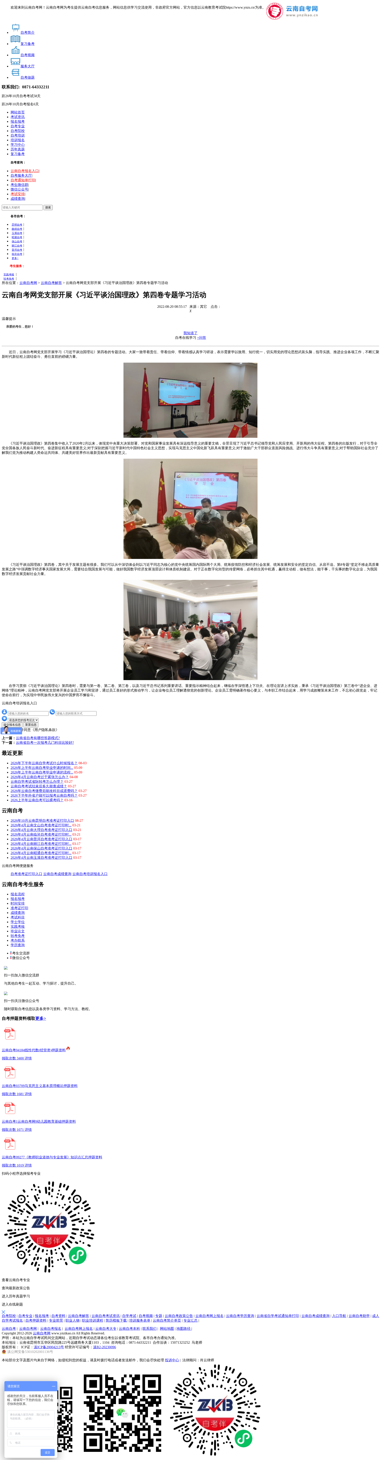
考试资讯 (18, 117)
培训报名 (18, 140)
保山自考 (17, 241)
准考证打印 (19, 908)
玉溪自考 (17, 233)
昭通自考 (17, 237)
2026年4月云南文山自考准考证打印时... (41, 825)
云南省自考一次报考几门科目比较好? (45, 742)
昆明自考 (17, 224)
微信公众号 (19, 189)
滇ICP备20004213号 (49, 1347)
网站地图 (167, 1328)
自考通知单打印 (23, 180)
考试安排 (18, 194)
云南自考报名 (50, 1328)
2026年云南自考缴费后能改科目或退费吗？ (44, 791)
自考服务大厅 (21, 175)
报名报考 (18, 121)
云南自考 (9, 1328)
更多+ (15, 258)
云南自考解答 (51, 283)
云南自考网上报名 (79, 1328)
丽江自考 (17, 245)
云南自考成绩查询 (57, 874)
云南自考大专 (105, 1328)
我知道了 (190, 333)
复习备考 (18, 154)
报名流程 (18, 894)
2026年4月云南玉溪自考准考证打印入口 (41, 857)
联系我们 (149, 1328)
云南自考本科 (129, 1328)
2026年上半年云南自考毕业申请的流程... (42, 772)
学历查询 (18, 945)
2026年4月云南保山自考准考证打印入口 (41, 848)
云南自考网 (28, 283)
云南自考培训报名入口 (90, 874)
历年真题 (18, 149)
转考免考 (9, 278)
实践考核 (9, 274)
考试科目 (18, 917)
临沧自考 (17, 254)
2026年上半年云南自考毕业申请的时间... (42, 768)
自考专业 (18, 126)
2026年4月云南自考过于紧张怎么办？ (40, 777)
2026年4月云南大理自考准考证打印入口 (41, 830)
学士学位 (18, 922)
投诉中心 (172, 1360)
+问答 (201, 337)
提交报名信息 (12, 724)
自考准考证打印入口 (26, 874)
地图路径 (183, 1328)
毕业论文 (18, 931)
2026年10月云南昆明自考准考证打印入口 (42, 820)
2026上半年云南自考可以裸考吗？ (37, 800)
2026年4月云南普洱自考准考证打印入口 (41, 839)
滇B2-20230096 (104, 1347)
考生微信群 (19, 185)
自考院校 (18, 131)
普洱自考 (17, 249)
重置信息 (31, 724)
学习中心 (18, 145)
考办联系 (18, 940)
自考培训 (18, 135)
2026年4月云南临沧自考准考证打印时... (41, 834)
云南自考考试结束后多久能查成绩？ (39, 786)
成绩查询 (18, 198)
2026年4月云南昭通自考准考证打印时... (41, 853)
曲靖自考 (17, 228)
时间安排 (18, 903)
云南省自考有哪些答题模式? (38, 738)
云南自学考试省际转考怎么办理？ (37, 781)
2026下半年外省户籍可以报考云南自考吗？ (44, 795)
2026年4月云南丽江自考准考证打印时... (41, 844)
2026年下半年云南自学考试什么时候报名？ (44, 763)
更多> (40, 1018)
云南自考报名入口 (25, 171)
